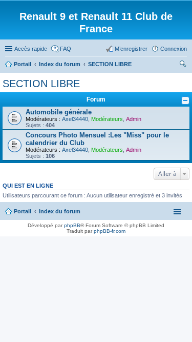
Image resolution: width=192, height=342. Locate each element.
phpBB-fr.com (109, 231)
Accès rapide (30, 49)
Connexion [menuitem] (173, 49)
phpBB (72, 225)
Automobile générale (59, 112)
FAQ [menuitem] (65, 49)
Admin (133, 119)
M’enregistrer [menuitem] (131, 49)
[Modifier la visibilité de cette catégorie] (185, 100)
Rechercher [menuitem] (183, 65)
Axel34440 (75, 119)
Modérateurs (107, 119)
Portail (22, 64)
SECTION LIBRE (41, 83)
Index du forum (59, 211)
